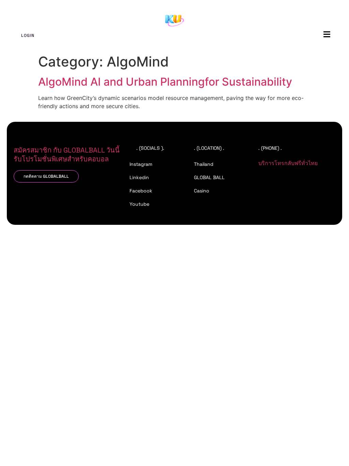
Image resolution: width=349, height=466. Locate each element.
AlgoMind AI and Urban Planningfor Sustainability (165, 81)
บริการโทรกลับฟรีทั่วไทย (288, 163)
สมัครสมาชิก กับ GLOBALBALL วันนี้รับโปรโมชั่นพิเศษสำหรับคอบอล (67, 154)
